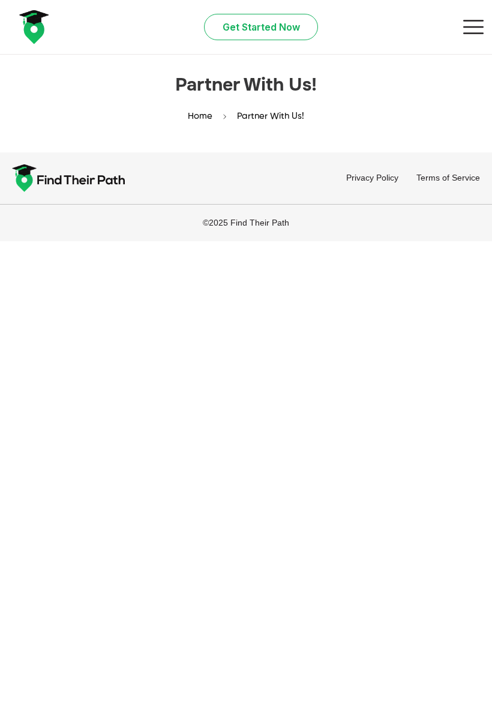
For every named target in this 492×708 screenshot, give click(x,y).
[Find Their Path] (34, 27)
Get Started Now (261, 27)
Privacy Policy (372, 177)
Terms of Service (448, 177)
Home (200, 116)
